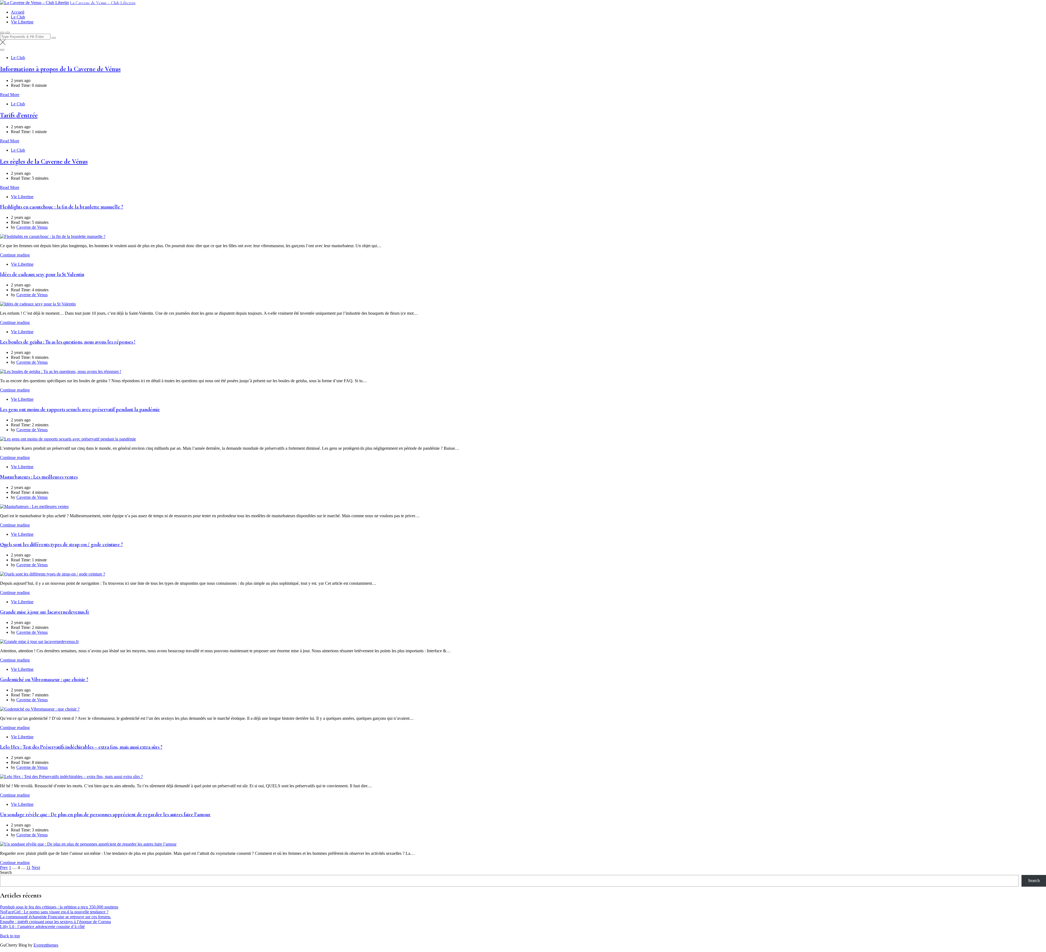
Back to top (10, 935)
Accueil (17, 12)
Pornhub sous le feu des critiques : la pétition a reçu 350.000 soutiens (59, 907)
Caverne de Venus (32, 227)
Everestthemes (46, 945)
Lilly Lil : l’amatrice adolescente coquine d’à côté (42, 926)
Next (36, 867)
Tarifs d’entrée (19, 115)
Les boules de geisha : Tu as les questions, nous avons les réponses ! (67, 342)
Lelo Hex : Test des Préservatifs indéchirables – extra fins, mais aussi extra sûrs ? (81, 747)
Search (6, 872)
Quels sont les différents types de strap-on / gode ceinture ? (61, 544)
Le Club (18, 17)
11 (28, 867)
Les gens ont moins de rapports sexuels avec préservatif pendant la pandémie (80, 409)
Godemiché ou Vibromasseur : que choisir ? (44, 679)
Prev (4, 867)
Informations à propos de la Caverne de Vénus (60, 69)
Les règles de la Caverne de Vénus (44, 162)
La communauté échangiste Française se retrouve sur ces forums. (55, 916)
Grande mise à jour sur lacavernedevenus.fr (44, 612)
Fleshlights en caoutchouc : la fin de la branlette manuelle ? (61, 207)
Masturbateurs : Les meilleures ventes (39, 477)
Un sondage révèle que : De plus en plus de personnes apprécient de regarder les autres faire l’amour (105, 815)
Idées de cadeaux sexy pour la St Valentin (42, 274)
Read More (9, 94)
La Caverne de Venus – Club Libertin (102, 2)
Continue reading (15, 255)
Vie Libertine (22, 22)
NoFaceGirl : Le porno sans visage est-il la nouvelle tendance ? (54, 912)
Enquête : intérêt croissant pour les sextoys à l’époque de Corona (55, 921)
